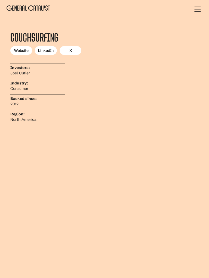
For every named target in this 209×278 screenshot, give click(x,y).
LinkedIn (46, 50)
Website (21, 50)
